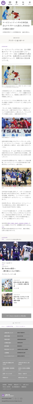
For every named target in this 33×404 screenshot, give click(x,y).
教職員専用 (24, 387)
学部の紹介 (7, 339)
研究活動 (6, 346)
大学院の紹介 (7, 342)
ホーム (3, 326)
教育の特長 (7, 336)
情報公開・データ (17, 384)
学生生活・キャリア (9, 349)
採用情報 (4, 384)
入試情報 (6, 352)
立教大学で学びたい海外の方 (23, 363)
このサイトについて (7, 389)
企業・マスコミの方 (7, 373)
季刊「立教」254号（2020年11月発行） (18, 223)
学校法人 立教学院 (6, 387)
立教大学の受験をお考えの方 (8, 363)
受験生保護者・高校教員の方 (8, 369)
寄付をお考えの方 (22, 377)
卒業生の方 (5, 377)
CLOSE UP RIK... (10, 326)
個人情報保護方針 (16, 387)
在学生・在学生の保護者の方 (24, 369)
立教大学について (8, 332)
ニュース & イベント (9, 356)
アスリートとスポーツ (20, 326)
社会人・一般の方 (22, 373)
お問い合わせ (26, 384)
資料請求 (10, 384)
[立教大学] (3, 3)
